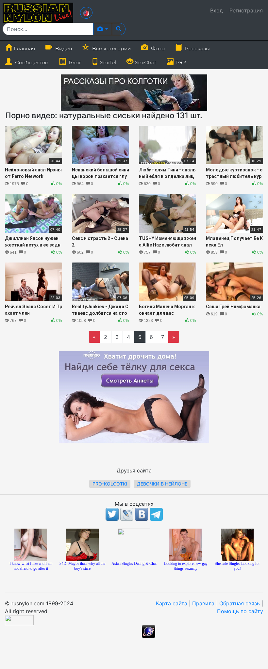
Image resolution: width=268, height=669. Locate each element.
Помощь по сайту (240, 611)
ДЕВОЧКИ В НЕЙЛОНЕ (162, 483)
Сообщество (30, 63)
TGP (180, 63)
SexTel (107, 63)
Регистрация (246, 10)
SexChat (144, 63)
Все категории (111, 49)
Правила (203, 603)
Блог (74, 63)
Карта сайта (171, 603)
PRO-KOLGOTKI (109, 483)
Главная (23, 49)
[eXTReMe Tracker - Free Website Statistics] (148, 631)
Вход (216, 10)
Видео (63, 49)
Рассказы (196, 49)
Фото (157, 49)
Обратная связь (239, 603)
